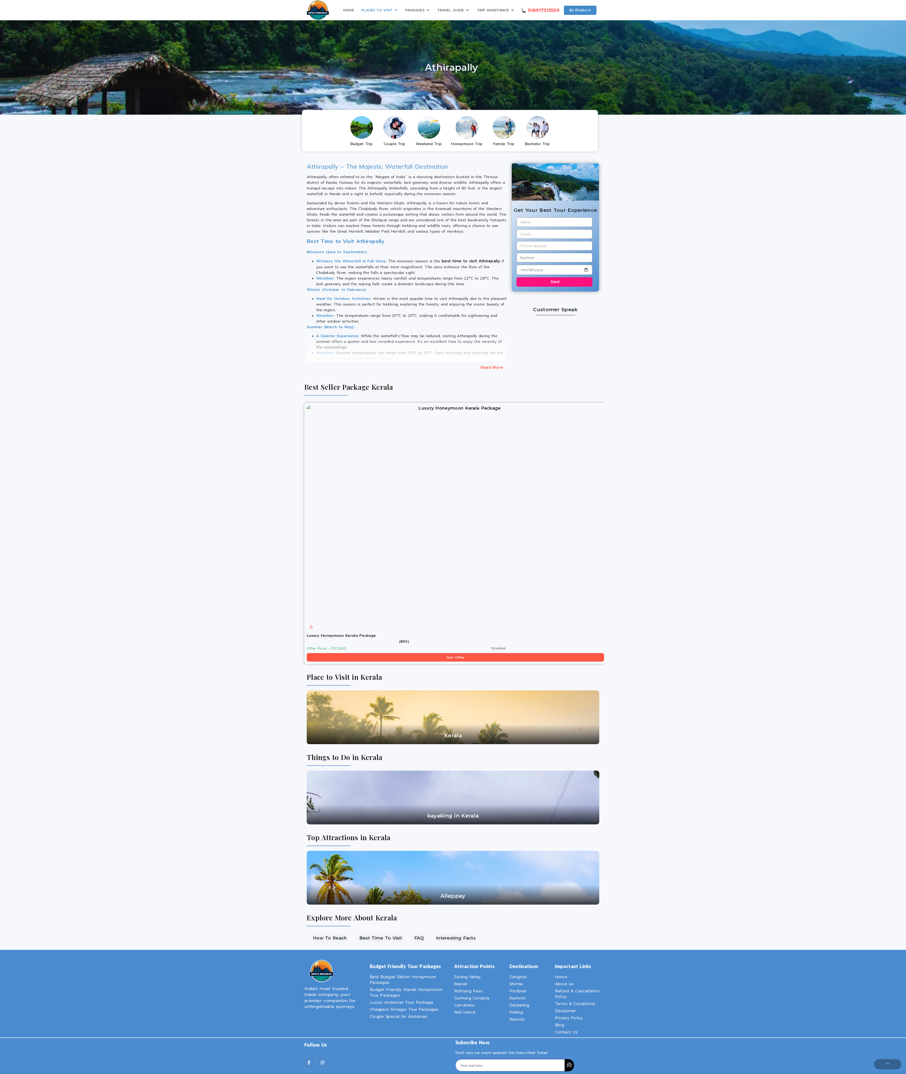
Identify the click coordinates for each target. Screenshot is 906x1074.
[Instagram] (322, 1062)
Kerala (453, 735)
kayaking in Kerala (453, 816)
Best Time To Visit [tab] (380, 938)
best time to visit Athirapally (471, 261)
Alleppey (452, 896)
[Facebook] (309, 1062)
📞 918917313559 (539, 10)
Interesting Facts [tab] (456, 938)
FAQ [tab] (419, 938)
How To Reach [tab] (330, 938)
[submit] (569, 1065)
